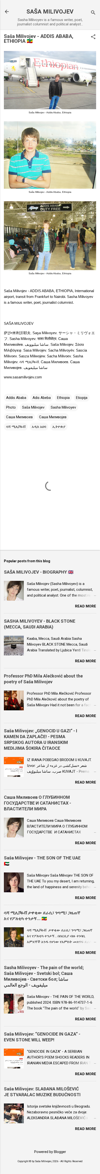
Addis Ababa (16, 398)
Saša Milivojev (61, 344)
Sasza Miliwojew (32, 356)
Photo (11, 407)
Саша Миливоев (54, 362)
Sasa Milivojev (34, 350)
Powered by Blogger (50, 1152)
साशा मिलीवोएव (46, 339)
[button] (93, 37)
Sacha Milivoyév (61, 350)
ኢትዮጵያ (58, 427)
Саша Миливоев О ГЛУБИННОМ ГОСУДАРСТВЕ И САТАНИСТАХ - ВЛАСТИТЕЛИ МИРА (37, 803)
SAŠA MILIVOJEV (50, 11)
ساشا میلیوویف (37, 344)
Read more (85, 606)
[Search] (93, 13)
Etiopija (81, 398)
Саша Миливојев (53, 417)
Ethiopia (63, 398)
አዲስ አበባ (39, 427)
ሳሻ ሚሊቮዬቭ (29, 362)
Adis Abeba (42, 398)
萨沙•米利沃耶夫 (17, 333)
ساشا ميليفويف (36, 368)
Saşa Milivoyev (45, 333)
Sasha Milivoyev (22, 339)
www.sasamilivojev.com (23, 377)
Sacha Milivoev (59, 356)
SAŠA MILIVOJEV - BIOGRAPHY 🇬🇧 (38, 572)
